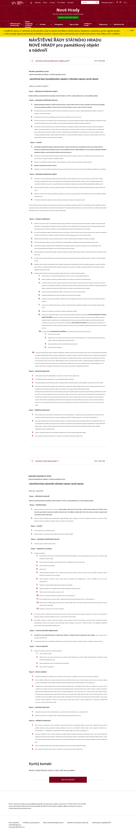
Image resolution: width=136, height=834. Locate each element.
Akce (45, 2)
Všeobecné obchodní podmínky (78, 822)
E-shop (52, 2)
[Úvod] (31, 2)
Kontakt (70, 2)
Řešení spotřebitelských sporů (53, 822)
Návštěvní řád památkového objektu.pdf (52, 61)
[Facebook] (117, 2)
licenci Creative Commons (57, 804)
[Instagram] (120, 2)
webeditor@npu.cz (15, 825)
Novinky (38, 2)
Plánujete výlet (107, 2)
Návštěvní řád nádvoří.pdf (46, 461)
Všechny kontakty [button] (68, 780)
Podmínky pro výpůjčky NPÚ (101, 822)
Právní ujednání (14, 822)
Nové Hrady (68, 10)
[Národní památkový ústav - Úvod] (17, 3)
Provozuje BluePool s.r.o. (17, 827)
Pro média (61, 2)
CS (125, 2)
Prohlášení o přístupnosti (31, 822)
